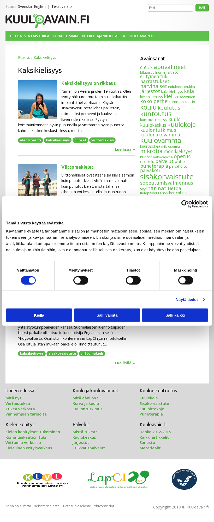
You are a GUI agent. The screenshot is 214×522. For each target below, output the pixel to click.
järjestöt (150, 91)
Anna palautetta (18, 506)
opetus (182, 156)
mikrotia (151, 151)
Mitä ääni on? (85, 397)
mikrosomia (170, 146)
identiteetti (30, 140)
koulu (148, 107)
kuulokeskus (153, 125)
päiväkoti (150, 170)
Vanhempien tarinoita (26, 414)
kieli (169, 96)
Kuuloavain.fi (141, 36)
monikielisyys (178, 151)
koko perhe (154, 101)
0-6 (143, 67)
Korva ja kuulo (86, 403)
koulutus (169, 107)
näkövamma (163, 157)
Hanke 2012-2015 (155, 431)
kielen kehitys (151, 96)
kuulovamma (160, 140)
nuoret (80, 140)
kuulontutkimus (158, 130)
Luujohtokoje (152, 408)
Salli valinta (107, 315)
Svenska (25, 6)
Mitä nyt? (14, 397)
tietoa (174, 188)
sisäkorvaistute (62, 353)
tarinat (157, 188)
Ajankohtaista (111, 36)
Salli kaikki (175, 315)
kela (189, 91)
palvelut (164, 161)
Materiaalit (150, 447)
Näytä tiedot (187, 299)
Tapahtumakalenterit (73, 36)
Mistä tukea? (85, 431)
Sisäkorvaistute (154, 403)
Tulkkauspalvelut (89, 447)
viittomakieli (102, 140)
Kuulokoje (149, 397)
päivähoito (178, 166)
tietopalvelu (149, 193)
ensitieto (171, 72)
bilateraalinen (151, 72)
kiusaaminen (185, 97)
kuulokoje (181, 124)
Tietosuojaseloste (77, 506)
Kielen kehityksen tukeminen (32, 431)
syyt (143, 188)
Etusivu (24, 57)
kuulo (175, 119)
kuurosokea (150, 146)
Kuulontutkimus (88, 408)
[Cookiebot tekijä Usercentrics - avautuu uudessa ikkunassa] (185, 204)
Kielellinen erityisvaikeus (28, 447)
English (40, 6)
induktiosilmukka (181, 86)
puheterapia (154, 166)
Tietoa (15, 36)
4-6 (150, 67)
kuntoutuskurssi (154, 119)
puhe (180, 161)
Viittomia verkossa (23, 442)
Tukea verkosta (20, 408)
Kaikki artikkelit (154, 437)
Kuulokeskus (84, 437)
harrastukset (154, 81)
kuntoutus (155, 113)
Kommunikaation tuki (25, 437)
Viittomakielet (77, 167)
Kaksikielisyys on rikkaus (88, 83)
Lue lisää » (125, 149)
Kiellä (39, 315)
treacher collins (173, 192)
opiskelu (147, 161)
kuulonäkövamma (160, 134)
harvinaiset (153, 86)
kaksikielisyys (58, 140)
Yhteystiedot (104, 506)
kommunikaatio (182, 101)
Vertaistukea (36, 36)
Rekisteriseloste (47, 506)
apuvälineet (170, 67)
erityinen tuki (154, 76)
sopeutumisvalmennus (166, 182)
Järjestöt (81, 442)
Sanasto (147, 442)
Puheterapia (151, 414)
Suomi (10, 6)
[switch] (80, 280)
